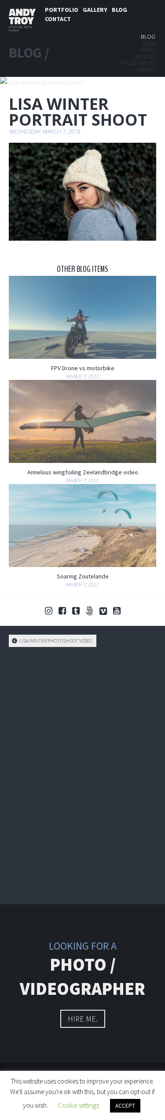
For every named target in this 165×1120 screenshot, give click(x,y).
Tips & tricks (138, 63)
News (147, 50)
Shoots (144, 56)
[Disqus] (82, 774)
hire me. (83, 1019)
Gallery (95, 10)
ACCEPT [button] (125, 1105)
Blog (119, 10)
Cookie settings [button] (78, 1105)
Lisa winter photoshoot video (55, 640)
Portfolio (61, 10)
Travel (146, 69)
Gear (148, 43)
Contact (58, 19)
